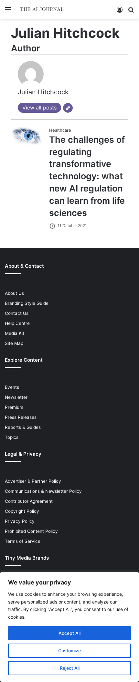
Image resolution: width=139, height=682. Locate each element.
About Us (14, 293)
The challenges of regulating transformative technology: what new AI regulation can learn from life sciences (87, 176)
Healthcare (60, 130)
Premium (14, 407)
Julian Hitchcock (43, 92)
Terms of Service (22, 541)
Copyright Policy (22, 511)
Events (12, 387)
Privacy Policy (20, 521)
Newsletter (16, 397)
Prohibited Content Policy (31, 531)
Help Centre (17, 323)
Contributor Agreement (29, 501)
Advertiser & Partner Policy (33, 481)
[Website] (68, 108)
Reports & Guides (23, 427)
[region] (69, 627)
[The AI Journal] (42, 10)
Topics (11, 437)
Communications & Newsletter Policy (43, 491)
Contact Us (16, 313)
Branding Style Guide (26, 303)
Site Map (14, 343)
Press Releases (21, 417)
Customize (69, 650)
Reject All (70, 668)
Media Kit (14, 333)
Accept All (69, 633)
